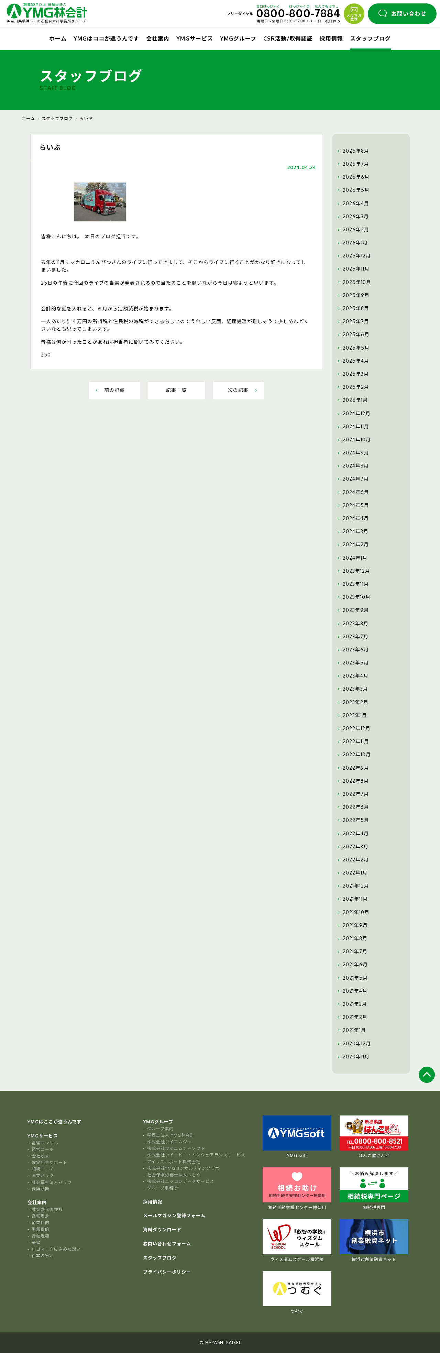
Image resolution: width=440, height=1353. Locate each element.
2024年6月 (356, 492)
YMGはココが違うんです (106, 38)
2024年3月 (355, 531)
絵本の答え (43, 1255)
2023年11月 (356, 584)
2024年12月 (357, 413)
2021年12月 (356, 886)
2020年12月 (357, 1043)
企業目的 (41, 1222)
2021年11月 (355, 899)
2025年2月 (356, 387)
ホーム (58, 38)
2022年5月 (356, 820)
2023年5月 (356, 663)
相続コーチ (43, 1169)
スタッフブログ (370, 38)
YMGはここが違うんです (55, 1121)
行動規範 (41, 1236)
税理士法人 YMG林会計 (171, 1135)
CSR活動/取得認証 (288, 38)
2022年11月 (356, 741)
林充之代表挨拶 (47, 1209)
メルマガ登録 (354, 17)
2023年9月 (356, 610)
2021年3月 (355, 1004)
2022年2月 (356, 859)
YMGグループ (238, 38)
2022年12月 (357, 728)
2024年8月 (356, 466)
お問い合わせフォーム (167, 1243)
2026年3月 (356, 216)
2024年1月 (355, 558)
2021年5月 (355, 978)
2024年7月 (356, 479)
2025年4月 (356, 361)
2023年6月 (356, 649)
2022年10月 (357, 754)
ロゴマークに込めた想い (56, 1249)
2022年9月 (356, 768)
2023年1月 (355, 715)
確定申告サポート (49, 1162)
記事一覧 (176, 390)
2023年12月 (356, 571)
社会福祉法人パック (52, 1182)
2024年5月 (356, 505)
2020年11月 (356, 1056)
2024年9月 (356, 452)
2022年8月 (356, 781)
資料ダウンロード (162, 1229)
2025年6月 (356, 334)
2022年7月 (356, 794)
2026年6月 (356, 177)
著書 (36, 1242)
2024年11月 (356, 426)
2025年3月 (356, 374)
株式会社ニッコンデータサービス (180, 1181)
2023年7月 (355, 636)
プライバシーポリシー (167, 1272)
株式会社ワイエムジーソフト (176, 1148)
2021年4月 (355, 991)
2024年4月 (356, 518)
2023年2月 (355, 702)
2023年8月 (355, 623)
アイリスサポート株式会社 (173, 1161)
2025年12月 (357, 255)
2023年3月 (355, 689)
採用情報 (331, 38)
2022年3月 (355, 846)
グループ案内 (160, 1128)
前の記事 (114, 390)
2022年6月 (356, 807)
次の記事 (238, 390)
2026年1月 (355, 242)
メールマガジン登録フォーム (174, 1215)
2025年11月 (356, 269)
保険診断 (41, 1188)
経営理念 (41, 1216)
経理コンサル (45, 1142)
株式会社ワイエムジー (169, 1141)
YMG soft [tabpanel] (297, 1155)
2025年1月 (355, 400)
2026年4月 (356, 203)
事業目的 (41, 1229)
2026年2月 (356, 229)
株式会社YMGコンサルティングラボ (183, 1168)
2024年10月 (357, 439)
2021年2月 (355, 1017)
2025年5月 (356, 348)
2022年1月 (355, 873)
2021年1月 (354, 1030)
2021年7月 (355, 951)
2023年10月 (357, 597)
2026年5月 (356, 190)
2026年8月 (356, 151)
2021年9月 (355, 925)
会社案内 (157, 38)
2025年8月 (356, 308)
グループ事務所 (162, 1187)
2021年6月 (355, 964)
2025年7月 (356, 321)
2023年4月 (355, 676)
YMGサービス (194, 38)
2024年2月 (356, 544)
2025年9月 (356, 295)
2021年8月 (355, 938)
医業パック (43, 1175)
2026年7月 (356, 164)
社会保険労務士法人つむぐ (174, 1174)
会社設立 (41, 1155)
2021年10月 (356, 912)
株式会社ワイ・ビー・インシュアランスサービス (196, 1154)
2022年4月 (356, 833)
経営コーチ (43, 1149)
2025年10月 (357, 282)
